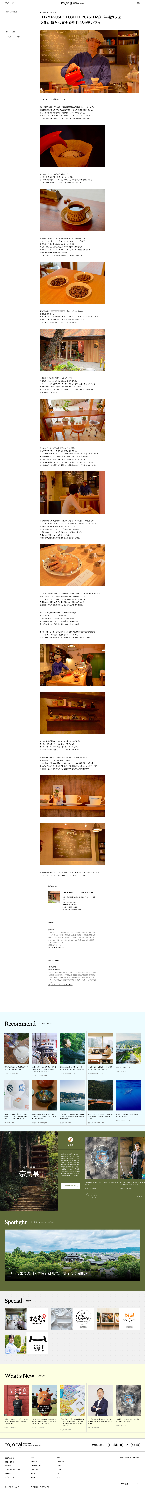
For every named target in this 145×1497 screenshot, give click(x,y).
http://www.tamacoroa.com (71, 909)
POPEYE (59, 1458)
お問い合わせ (9, 1462)
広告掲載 (8, 1465)
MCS (58, 1477)
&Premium (61, 1461)
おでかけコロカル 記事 (48, 12)
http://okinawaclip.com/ (56, 947)
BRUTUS (34, 1461)
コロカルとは (9, 1458)
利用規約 (8, 1473)
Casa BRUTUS (36, 1465)
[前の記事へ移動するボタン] (88, 1195)
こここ (59, 1473)
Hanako (33, 1477)
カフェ (11, 37)
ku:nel (59, 1469)
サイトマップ (9, 1477)
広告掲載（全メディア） (40, 1487)
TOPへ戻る (124, 1484)
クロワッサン (35, 1469)
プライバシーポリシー (12, 1469)
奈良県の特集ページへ (70, 1186)
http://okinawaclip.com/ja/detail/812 (60, 985)
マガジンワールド (12, 1487)
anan (32, 1458)
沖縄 (19, 37)
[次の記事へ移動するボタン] (94, 1195)
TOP (7, 12)
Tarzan (59, 1465)
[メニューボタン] (139, 3)
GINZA (33, 1473)
